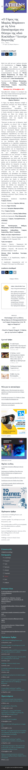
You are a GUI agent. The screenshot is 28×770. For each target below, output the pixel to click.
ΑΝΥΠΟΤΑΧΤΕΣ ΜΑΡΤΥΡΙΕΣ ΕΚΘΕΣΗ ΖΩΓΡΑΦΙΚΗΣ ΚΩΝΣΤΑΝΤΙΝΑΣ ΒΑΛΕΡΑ (12, 700)
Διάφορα (6, 582)
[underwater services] (14, 458)
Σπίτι (5, 579)
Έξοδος (16, 279)
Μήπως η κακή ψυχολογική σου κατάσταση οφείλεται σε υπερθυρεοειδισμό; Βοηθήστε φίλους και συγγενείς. (13, 755)
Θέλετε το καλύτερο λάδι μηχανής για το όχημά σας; (13, 725)
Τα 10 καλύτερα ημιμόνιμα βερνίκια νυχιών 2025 (13, 477)
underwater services (6, 460)
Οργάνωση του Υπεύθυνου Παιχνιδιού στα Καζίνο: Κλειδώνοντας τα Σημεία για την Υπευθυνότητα (12, 473)
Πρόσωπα (6, 567)
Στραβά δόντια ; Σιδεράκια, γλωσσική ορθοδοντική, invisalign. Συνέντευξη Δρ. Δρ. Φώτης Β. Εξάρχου (12, 599)
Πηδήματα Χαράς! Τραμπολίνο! (16, 367)
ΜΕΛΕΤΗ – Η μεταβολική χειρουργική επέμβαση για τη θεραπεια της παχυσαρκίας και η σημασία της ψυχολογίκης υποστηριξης (13, 732)
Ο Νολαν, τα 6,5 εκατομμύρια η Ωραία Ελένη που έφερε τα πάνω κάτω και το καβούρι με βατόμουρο (17, 357)
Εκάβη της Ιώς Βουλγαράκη (14, 375)
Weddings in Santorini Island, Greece (10, 537)
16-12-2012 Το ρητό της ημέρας (9, 719)
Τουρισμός (7, 573)
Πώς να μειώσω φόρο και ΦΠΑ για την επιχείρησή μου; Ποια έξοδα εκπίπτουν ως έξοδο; (13, 525)
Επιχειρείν (7, 561)
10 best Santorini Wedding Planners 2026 (11, 514)
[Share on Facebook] (3, 54)
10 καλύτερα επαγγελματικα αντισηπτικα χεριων (13, 675)
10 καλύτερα (7, 557)
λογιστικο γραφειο (6, 435)
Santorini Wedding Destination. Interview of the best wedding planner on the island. (13, 532)
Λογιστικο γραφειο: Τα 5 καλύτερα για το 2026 (13, 519)
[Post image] (5, 346)
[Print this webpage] (14, 54)
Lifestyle (6, 570)
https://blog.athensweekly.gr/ (18, 288)
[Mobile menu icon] (2, 6)
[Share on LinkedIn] (11, 54)
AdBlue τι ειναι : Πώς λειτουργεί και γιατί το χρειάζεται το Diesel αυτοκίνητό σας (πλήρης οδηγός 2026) (12, 391)
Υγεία (5, 564)
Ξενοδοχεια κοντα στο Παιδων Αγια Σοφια (12, 480)
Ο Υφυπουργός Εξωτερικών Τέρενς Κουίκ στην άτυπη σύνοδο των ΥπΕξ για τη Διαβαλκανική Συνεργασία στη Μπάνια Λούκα (13, 747)
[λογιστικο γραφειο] (14, 434)
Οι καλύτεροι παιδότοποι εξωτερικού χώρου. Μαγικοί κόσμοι (18, 345)
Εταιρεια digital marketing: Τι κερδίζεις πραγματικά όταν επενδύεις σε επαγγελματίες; (13, 689)
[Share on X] (7, 54)
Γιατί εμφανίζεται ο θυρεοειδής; (9, 706)
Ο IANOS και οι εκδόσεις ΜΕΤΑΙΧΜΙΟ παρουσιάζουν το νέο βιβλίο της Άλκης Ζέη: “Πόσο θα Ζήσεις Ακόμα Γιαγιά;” (12, 712)
